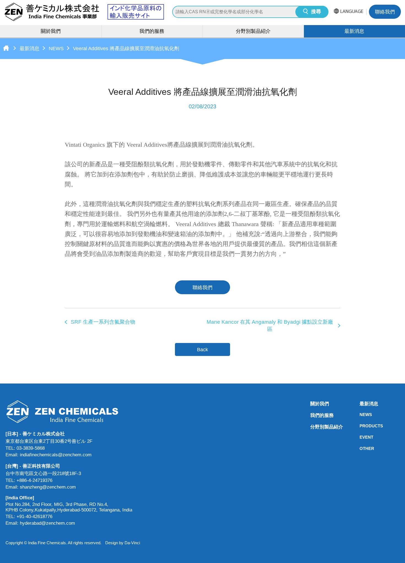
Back (202, 349)
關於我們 (51, 31)
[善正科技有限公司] (69, 411)
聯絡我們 (385, 12)
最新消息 (29, 48)
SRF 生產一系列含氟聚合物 (103, 322)
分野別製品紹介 (253, 31)
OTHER (361, 448)
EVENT (361, 437)
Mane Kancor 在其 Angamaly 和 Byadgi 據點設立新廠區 (270, 325)
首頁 (6, 48)
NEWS (56, 48)
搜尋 (316, 12)
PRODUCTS (361, 425)
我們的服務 (151, 31)
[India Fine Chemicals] (84, 12)
